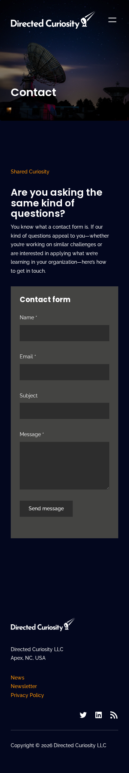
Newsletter (24, 686)
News (17, 678)
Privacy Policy (27, 695)
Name (28, 317)
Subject (29, 396)
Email (28, 356)
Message (32, 434)
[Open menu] (112, 20)
